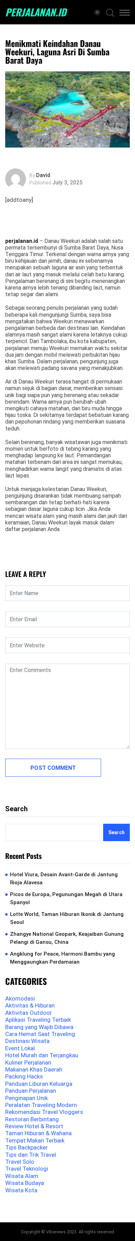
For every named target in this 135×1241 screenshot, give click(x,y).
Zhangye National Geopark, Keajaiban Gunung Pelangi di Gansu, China (67, 938)
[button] (124, 14)
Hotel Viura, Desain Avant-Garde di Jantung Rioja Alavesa (64, 878)
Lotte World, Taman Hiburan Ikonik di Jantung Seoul (67, 918)
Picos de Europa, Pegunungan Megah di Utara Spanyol (66, 898)
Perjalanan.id (35, 12)
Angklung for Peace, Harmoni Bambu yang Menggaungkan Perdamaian (62, 958)
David (43, 175)
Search (16, 809)
